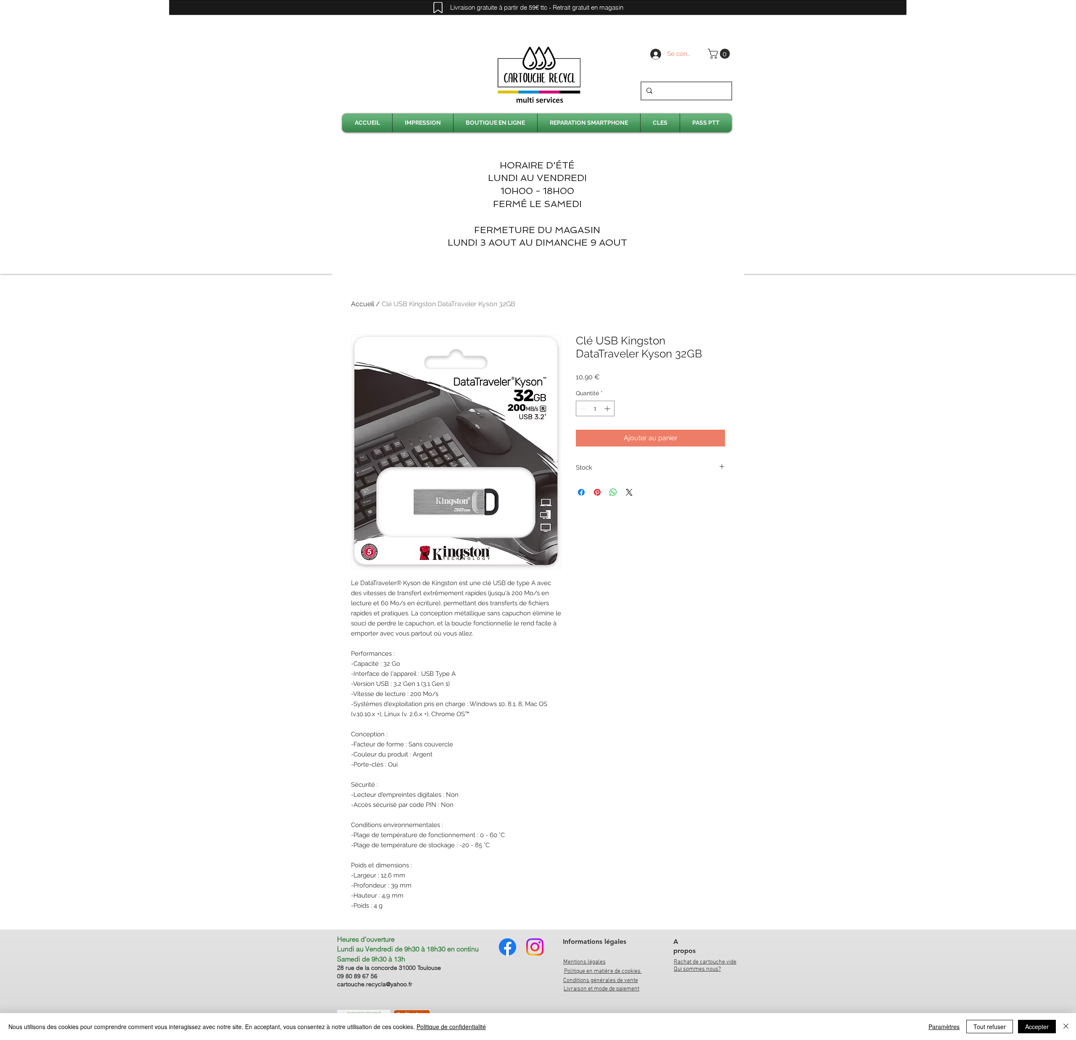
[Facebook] (507, 947)
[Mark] (438, 7)
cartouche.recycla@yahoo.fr (374, 984)
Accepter (1037, 1026)
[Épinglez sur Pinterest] (597, 492)
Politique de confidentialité (451, 1026)
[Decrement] (582, 408)
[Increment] (608, 408)
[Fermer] (1066, 1026)
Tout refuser (989, 1026)
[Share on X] (629, 492)
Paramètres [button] (944, 1026)
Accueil (362, 304)
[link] (720, 54)
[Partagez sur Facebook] (581, 492)
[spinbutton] (595, 408)
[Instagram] (534, 947)
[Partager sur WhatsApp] (613, 492)
